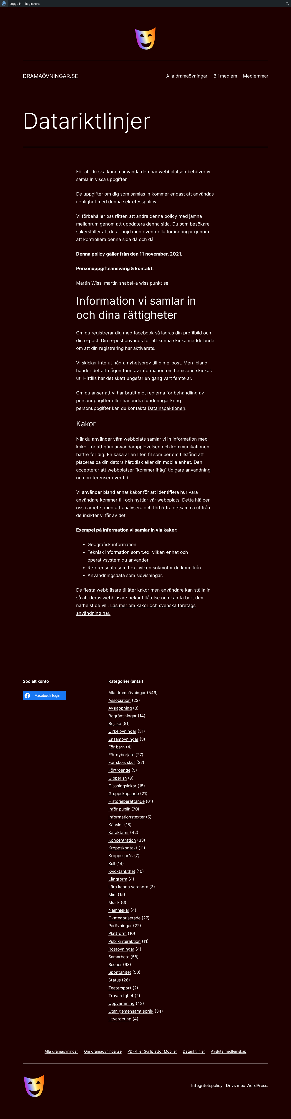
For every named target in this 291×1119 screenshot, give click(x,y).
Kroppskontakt (122, 848)
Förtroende (119, 770)
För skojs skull (121, 762)
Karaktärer (118, 832)
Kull (111, 863)
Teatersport (119, 988)
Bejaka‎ (114, 723)
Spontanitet (119, 972)
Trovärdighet (120, 995)
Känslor (115, 824)
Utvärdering (119, 1018)
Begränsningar (122, 715)
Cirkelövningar (122, 731)
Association (119, 700)
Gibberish (117, 778)
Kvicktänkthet (121, 871)
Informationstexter (126, 817)
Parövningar (120, 925)
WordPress (256, 1085)
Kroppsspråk (120, 855)
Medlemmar (255, 76)
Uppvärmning (121, 1003)
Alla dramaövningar (186, 76)
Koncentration (122, 840)
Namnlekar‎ (118, 910)
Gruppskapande (123, 793)
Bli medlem (225, 76)
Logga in (16, 3)
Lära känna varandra (128, 886)
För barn (116, 747)
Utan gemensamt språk (130, 1011)
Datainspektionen (166, 408)
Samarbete (118, 956)
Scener (115, 964)
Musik (114, 902)
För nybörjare (121, 754)
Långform (117, 879)
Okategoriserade (124, 918)
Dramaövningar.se (50, 76)
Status (114, 980)
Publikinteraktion (124, 941)
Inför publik (119, 809)
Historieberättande (126, 801)
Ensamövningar (123, 739)
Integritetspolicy (207, 1085)
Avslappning (120, 708)
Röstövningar (121, 949)
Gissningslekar (122, 785)
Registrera (32, 3)
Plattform (117, 933)
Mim (112, 894)
